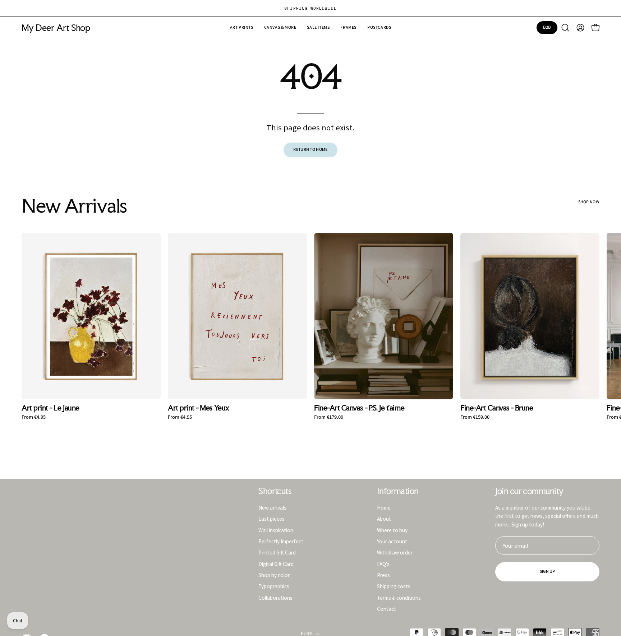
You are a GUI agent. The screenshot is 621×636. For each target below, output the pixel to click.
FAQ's (383, 563)
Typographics (273, 586)
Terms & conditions (399, 597)
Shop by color (274, 575)
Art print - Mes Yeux (198, 408)
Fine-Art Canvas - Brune (496, 408)
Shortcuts (274, 491)
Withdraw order (395, 552)
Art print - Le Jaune (50, 408)
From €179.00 (328, 417)
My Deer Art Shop (56, 28)
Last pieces (271, 518)
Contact (386, 608)
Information (398, 491)
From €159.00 (474, 417)
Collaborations (275, 597)
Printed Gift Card (277, 552)
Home (384, 507)
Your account (392, 541)
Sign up (547, 571)
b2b (547, 27)
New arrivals (272, 507)
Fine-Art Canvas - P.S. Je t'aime (359, 408)
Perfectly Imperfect (280, 541)
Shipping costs (393, 586)
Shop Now (588, 202)
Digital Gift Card (276, 563)
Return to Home (310, 150)
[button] (318, 27)
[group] (310, 8)
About (384, 518)
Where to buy (392, 529)
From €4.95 (34, 417)
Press (383, 575)
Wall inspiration (275, 529)
